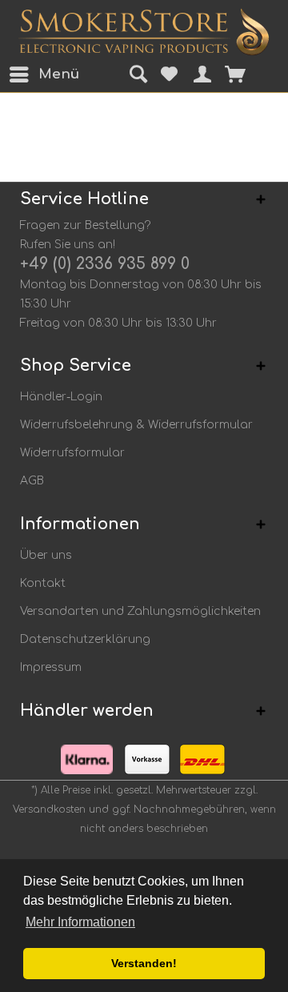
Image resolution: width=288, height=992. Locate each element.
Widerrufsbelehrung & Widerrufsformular (136, 425)
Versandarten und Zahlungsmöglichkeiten (140, 611)
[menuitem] (23, 74)
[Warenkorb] (245, 74)
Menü (42, 74)
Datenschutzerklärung (85, 639)
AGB (32, 481)
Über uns (46, 555)
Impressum (51, 667)
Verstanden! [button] (144, 963)
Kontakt (43, 583)
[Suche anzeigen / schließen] (136, 75)
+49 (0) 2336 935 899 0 (105, 263)
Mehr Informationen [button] (80, 922)
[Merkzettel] (167, 74)
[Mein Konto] (198, 74)
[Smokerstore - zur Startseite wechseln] (143, 32)
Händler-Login (61, 397)
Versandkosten (49, 809)
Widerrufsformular (72, 453)
